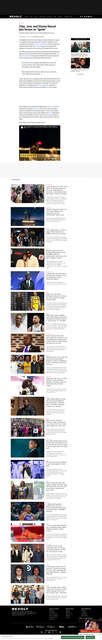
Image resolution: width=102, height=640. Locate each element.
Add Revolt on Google (39, 36)
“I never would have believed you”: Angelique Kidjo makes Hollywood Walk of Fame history (56, 528)
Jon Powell (23, 36)
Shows (26, 16)
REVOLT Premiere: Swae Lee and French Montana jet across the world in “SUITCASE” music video (56, 212)
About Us (68, 610)
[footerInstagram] (41, 633)
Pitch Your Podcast (53, 615)
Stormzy (37, 46)
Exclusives (49, 16)
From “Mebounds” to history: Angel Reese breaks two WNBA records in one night (56, 232)
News (55, 16)
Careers (67, 617)
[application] (90, 626)
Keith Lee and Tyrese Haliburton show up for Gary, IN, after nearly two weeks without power (56, 297)
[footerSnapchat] (49, 633)
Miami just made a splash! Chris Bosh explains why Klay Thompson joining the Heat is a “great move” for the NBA (56, 318)
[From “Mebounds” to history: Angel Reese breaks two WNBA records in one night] (27, 237)
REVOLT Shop (84, 615)
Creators (60, 16)
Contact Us (83, 612)
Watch (31, 16)
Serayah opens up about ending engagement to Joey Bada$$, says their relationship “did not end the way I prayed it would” (56, 254)
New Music (21, 23)
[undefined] (80, 47)
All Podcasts (52, 612)
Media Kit (68, 615)
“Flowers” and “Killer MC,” (41, 44)
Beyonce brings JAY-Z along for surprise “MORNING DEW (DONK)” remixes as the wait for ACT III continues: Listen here (79, 55)
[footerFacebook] (52, 633)
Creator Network (53, 617)
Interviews (49, 184)
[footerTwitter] (56, 633)
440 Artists (51, 619)
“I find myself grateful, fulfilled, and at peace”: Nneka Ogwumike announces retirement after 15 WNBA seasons (56, 507)
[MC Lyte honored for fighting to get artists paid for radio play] (27, 469)
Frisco (50, 113)
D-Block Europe (50, 106)
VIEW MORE (80, 74)
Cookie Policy (51, 638)
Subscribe (66, 16)
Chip (38, 85)
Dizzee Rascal (26, 56)
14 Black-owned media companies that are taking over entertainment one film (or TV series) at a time (56, 548)
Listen (35, 16)
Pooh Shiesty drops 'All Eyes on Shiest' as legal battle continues (79, 70)
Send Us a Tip (69, 614)
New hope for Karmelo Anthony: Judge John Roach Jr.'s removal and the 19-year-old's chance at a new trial (56, 423)
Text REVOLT (84, 614)
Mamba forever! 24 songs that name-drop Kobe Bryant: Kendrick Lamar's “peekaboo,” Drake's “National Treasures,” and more (56, 360)
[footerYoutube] (60, 633)
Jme (58, 53)
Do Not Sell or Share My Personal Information (72, 637)
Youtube (91, 16)
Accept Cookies (90, 637)
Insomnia (36, 108)
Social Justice (42, 16)
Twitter (88, 16)
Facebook (86, 16)
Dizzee (47, 85)
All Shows (51, 610)
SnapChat (84, 16)
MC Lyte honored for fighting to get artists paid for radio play (56, 464)
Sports (48, 228)
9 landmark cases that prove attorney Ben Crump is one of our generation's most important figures (56, 276)
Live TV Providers (53, 614)
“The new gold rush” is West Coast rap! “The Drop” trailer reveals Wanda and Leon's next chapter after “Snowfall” (56, 590)
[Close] (100, 637)
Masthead (68, 612)
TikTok (82, 16)
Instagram (80, 16)
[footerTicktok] (45, 633)
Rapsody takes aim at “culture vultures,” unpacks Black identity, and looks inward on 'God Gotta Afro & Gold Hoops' (56, 382)
